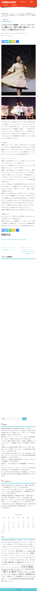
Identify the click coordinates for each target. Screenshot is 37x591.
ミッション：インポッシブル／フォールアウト (20, 564)
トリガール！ (18, 557)
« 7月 (2, 531)
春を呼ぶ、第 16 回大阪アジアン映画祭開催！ (14, 463)
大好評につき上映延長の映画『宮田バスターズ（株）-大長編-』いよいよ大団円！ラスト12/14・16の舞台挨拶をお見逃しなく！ (18, 449)
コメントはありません (8, 35)
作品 (31, 1)
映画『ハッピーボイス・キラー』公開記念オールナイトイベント (8, 249)
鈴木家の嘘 (19, 579)
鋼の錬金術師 (27, 579)
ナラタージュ (7, 560)
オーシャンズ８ (10, 549)
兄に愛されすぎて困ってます (16, 569)
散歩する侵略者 (25, 574)
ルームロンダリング (16, 567)
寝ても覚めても (12, 571)
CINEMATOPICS (8, 2)
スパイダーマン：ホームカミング (15, 555)
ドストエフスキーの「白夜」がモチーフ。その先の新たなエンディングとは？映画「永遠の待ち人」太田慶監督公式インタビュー (18, 491)
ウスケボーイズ (26, 546)
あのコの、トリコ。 (20, 542)
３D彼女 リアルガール (8, 581)
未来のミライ (11, 576)
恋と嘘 (17, 574)
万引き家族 (27, 566)
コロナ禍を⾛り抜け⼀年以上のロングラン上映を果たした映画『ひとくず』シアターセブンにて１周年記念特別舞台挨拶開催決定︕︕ (18, 455)
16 (3, 525)
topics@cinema (7, 33)
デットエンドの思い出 (9, 557)
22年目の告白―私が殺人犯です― (9, 540)
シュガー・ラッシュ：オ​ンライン (22, 549)
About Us (14, 5)
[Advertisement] (18, 337)
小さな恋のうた (26, 572)
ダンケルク (25, 555)
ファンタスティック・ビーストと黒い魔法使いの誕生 (18, 560)
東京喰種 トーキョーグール (25, 576)
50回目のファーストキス (23, 540)
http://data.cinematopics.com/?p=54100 (13, 239)
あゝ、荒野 (29, 542)
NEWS (5, 424)
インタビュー (22, 1)
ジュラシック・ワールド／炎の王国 (18, 550)
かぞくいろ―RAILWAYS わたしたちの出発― (22, 544)
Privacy (6, 5)
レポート (5, 19)
